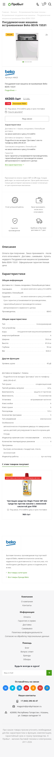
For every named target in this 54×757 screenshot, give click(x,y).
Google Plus (40, 688)
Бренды (27, 655)
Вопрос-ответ (27, 651)
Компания (27, 596)
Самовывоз (27, 628)
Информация (27, 612)
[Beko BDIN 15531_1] (27, 46)
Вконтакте (5, 688)
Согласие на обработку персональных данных (27, 636)
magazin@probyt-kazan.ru (29, 706)
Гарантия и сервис (27, 620)
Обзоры (27, 659)
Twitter (12, 688)
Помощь (27, 643)
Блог (27, 647)
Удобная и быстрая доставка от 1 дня (38, 229)
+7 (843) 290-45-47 (29, 701)
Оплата (27, 617)
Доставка (27, 624)
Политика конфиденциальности (27, 632)
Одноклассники (33, 688)
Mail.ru (47, 688)
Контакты (27, 605)
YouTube (26, 688)
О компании (27, 601)
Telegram (19, 688)
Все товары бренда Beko (18, 577)
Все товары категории (17, 572)
